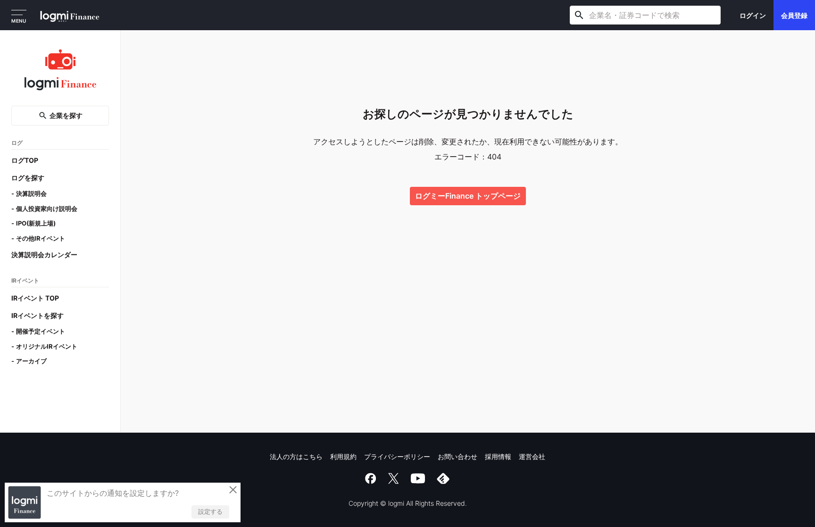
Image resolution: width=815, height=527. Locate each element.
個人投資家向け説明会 (46, 208)
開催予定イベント (40, 331)
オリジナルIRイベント (46, 346)
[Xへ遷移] (393, 478)
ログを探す (27, 178)
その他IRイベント (40, 238)
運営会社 (532, 456)
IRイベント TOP (35, 298)
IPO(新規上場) (36, 223)
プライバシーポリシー (397, 456)
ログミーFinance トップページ (468, 196)
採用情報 (498, 456)
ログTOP (24, 160)
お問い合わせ (457, 456)
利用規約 (343, 456)
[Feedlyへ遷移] (443, 478)
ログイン (753, 15)
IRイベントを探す (37, 315)
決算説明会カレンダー (44, 255)
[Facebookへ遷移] (370, 478)
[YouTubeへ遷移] (417, 478)
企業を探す (66, 115)
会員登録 (794, 15)
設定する (210, 511)
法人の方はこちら (296, 456)
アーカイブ (31, 361)
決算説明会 (31, 193)
